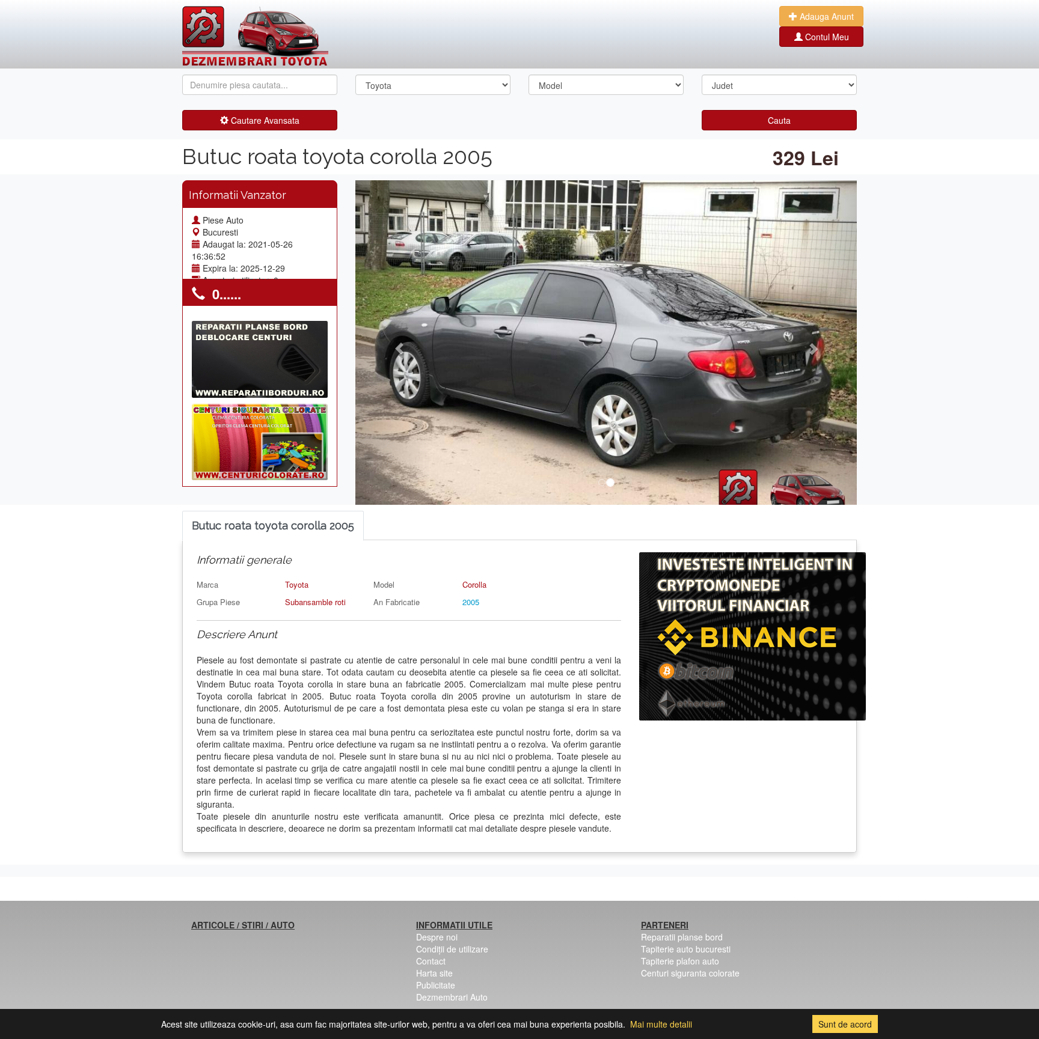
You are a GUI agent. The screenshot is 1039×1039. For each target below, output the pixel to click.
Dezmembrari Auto (452, 997)
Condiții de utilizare (452, 949)
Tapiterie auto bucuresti (686, 949)
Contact (431, 961)
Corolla (474, 584)
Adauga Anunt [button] (825, 16)
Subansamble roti (315, 602)
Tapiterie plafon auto (680, 961)
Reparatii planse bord (682, 937)
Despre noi (437, 937)
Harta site (434, 973)
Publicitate (435, 985)
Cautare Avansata (263, 120)
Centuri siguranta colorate (690, 973)
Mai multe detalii (661, 1024)
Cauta (779, 120)
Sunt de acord (845, 1024)
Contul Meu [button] (826, 37)
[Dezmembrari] (255, 36)
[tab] (273, 526)
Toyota (296, 584)
